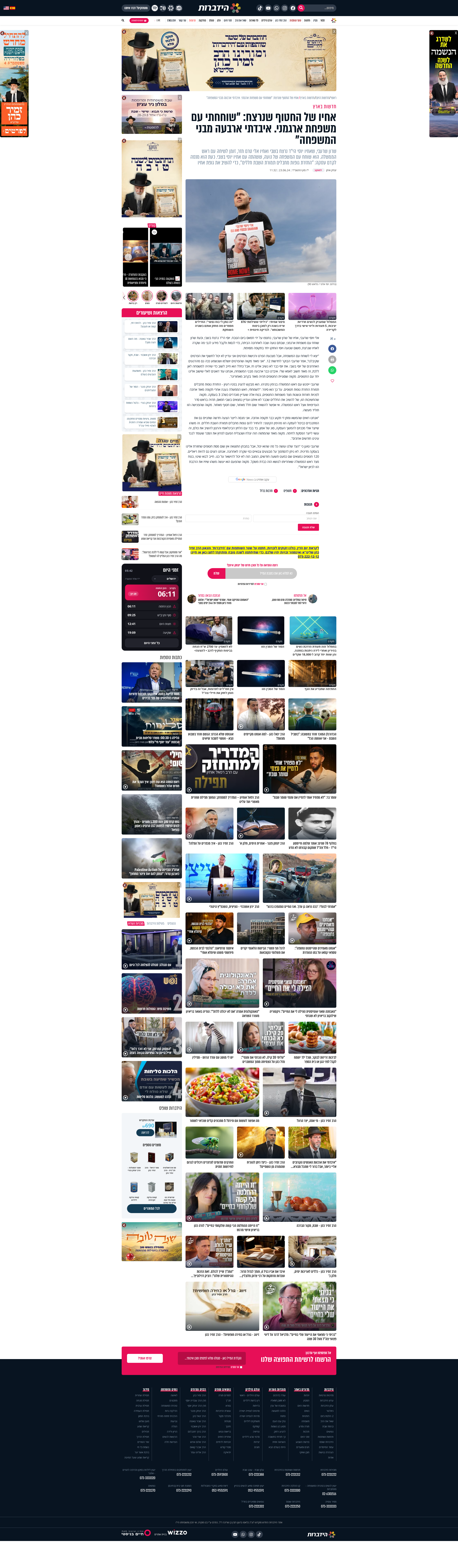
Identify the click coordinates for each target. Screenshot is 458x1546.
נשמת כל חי (143, 1447)
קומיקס (256, 1426)
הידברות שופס (326, 1442)
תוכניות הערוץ (277, 1389)
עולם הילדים (266, 20)
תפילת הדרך (143, 1436)
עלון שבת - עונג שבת (253, 1469)
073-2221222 (328, 1474)
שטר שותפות (295, 20)
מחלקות (202, 20)
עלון (219, 20)
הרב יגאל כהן (199, 1416)
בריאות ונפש (225, 1431)
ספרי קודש (225, 1447)
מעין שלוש (144, 1421)
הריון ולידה (172, 1431)
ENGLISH (171, 20)
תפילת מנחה (142, 1400)
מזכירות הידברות (328, 1469)
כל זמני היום (152, 643)
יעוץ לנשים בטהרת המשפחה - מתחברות (321, 1487)
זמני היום (228, 20)
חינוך (228, 1426)
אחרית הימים (224, 1436)
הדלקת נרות (171, 1411)
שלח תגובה (308, 527)
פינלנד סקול (225, 1416)
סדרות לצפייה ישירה (250, 1416)
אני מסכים (251, 584)
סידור (146, 1389)
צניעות (173, 1421)
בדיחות (256, 1405)
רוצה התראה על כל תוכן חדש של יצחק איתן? (252, 565)
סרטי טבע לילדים (251, 1436)
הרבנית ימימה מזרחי (167, 1416)
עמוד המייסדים (326, 1447)
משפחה (305, 1421)
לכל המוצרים (152, 1208)
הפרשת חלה (170, 1442)
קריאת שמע (143, 1426)
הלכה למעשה (279, 1411)
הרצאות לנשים (169, 1436)
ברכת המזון (143, 1416)
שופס (211, 20)
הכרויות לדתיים (223, 1442)
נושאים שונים (223, 1389)
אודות (330, 1457)
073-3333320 (147, 1478)
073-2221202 (256, 1506)
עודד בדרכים (279, 1395)
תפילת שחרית (142, 1395)
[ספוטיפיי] (154, 8)
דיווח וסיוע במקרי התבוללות (214, 1485)
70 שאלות (253, 20)
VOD (323, 20)
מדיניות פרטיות (326, 1395)
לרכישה (145, 1132)
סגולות (227, 1421)
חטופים (287, 491)
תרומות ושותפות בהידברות (287, 1469)
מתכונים (173, 1400)
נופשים (330, 1431)
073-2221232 (184, 1474)
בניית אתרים (160, 1534)
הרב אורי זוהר (199, 1436)
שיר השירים (143, 1442)
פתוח (283, 1416)
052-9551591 (256, 1490)
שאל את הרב (240, 20)
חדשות (307, 20)
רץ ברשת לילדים (251, 1400)
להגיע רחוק (280, 1431)
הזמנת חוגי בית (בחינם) (179, 1485)
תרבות (306, 1431)
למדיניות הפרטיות (246, 584)
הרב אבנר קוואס (198, 1447)
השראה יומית (279, 1442)
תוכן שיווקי (304, 1452)
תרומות (192, 20)
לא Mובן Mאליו (278, 1400)
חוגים (257, 1447)
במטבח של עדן (278, 1405)
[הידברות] (219, 8)
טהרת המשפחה (169, 1405)
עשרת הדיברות (223, 1411)
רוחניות (305, 1416)
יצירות (257, 1442)
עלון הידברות (327, 1405)
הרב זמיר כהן (281, 20)
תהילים (145, 1431)
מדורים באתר (301, 1389)
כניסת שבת (327, 1426)
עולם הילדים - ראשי (250, 1395)
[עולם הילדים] (178, 8)
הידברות (329, 1389)
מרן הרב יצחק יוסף (196, 1405)
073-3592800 (219, 1474)
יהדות (306, 1395)
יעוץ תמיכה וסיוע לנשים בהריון (249, 1485)
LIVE (158, 20)
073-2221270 (147, 1490)
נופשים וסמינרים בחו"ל (252, 1501)
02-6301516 (329, 1493)
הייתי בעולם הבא (277, 1447)
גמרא (228, 1405)
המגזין (306, 1400)
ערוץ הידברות (326, 1400)
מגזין (315, 20)
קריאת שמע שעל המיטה (136, 1457)
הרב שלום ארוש (198, 1442)
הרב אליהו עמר (198, 1452)
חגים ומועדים (302, 1447)
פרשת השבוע (302, 1442)
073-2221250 (292, 1506)
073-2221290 (183, 1490)
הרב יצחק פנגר (198, 1411)
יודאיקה (227, 1452)
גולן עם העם (279, 1421)
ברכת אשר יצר (142, 1452)
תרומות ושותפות (325, 1436)
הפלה (174, 1426)
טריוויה (256, 1431)
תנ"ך (228, 1400)
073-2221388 (256, 1474)
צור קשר (182, 20)
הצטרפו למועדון (137, 20)
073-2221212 (293, 1474)
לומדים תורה (224, 1395)
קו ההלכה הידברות (291, 1485)
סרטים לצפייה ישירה (249, 1411)
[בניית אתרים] (177, 1534)
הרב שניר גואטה (197, 1421)
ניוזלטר (330, 1411)
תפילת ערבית (142, 1405)
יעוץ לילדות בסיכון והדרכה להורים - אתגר (139, 1471)
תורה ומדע (304, 1426)
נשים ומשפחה (169, 1389)
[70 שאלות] (162, 8)
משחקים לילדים (252, 1421)
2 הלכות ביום (327, 1416)
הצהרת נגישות (326, 1452)
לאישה (174, 1395)
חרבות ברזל (266, 491)
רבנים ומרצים (198, 1389)
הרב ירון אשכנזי (198, 1426)
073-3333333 (328, 1506)
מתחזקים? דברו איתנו (136, 8)
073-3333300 (292, 1490)
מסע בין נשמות (278, 1426)
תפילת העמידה (141, 1411)
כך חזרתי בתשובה (277, 1436)
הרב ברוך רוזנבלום (197, 1431)
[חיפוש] (301, 8)
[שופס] (170, 8)
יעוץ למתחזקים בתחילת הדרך (176, 1469)
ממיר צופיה (330, 1501)
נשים (306, 1411)
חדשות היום (303, 1405)
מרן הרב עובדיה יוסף (196, 1400)
